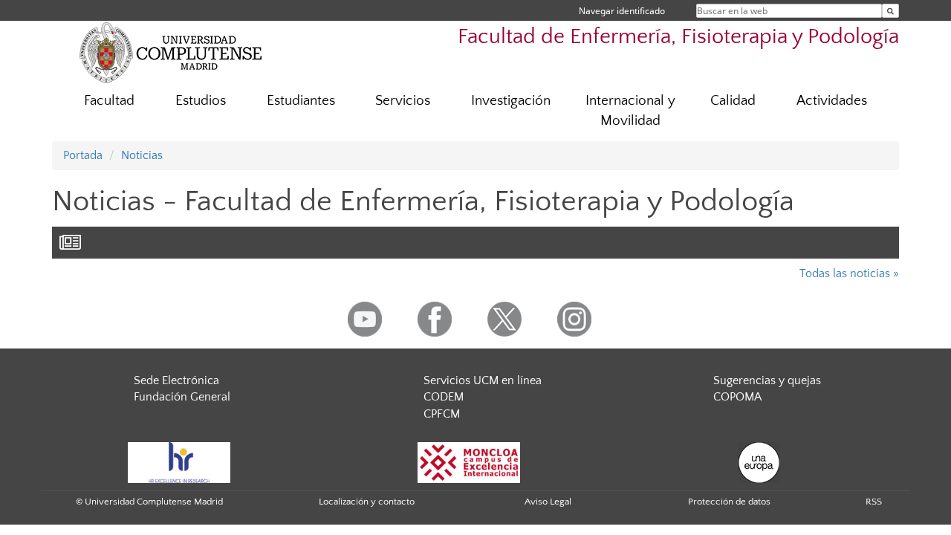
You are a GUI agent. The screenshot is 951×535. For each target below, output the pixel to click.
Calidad (733, 100)
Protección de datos (729, 501)
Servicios (402, 100)
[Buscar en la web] (890, 11)
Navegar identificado (622, 10)
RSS (874, 501)
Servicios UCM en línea (482, 380)
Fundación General (182, 396)
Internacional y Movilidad (630, 111)
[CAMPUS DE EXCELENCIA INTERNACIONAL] (469, 461)
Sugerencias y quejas (767, 380)
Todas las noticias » (849, 273)
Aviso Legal (548, 501)
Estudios (200, 100)
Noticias (142, 155)
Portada (83, 155)
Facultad (109, 100)
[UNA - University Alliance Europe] (759, 461)
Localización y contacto (367, 501)
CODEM (443, 396)
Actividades (831, 100)
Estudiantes (301, 100)
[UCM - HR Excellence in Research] (179, 461)
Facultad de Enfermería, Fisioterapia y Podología (678, 36)
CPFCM (441, 414)
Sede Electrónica (176, 380)
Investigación (511, 100)
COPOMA (737, 396)
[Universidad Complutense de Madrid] (171, 52)
